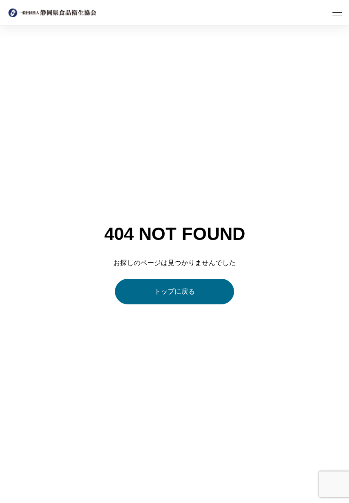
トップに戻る (174, 291)
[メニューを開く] (337, 13)
